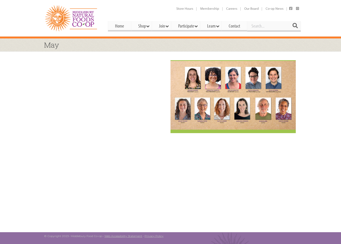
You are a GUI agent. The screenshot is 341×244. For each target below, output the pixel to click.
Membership (209, 8)
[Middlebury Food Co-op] (72, 18)
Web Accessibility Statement (123, 236)
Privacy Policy (154, 236)
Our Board (251, 8)
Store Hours (184, 8)
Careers (231, 8)
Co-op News (274, 8)
